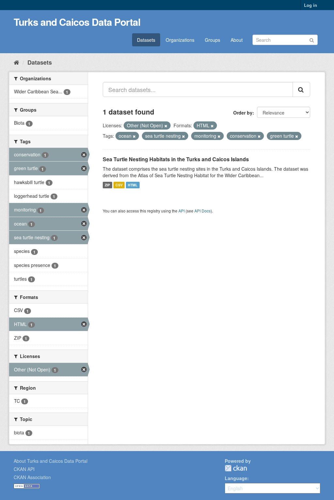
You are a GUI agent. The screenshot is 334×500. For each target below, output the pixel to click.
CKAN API (24, 469)
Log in (310, 5)
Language (236, 478)
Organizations (180, 40)
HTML (132, 184)
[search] (301, 89)
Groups (212, 40)
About (237, 40)
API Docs (202, 210)
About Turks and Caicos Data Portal (50, 461)
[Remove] (165, 125)
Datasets (146, 40)
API (181, 210)
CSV (119, 184)
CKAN (236, 468)
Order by (242, 112)
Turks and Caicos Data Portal (77, 22)
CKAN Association (32, 477)
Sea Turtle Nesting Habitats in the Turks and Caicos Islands (176, 159)
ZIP (107, 184)
